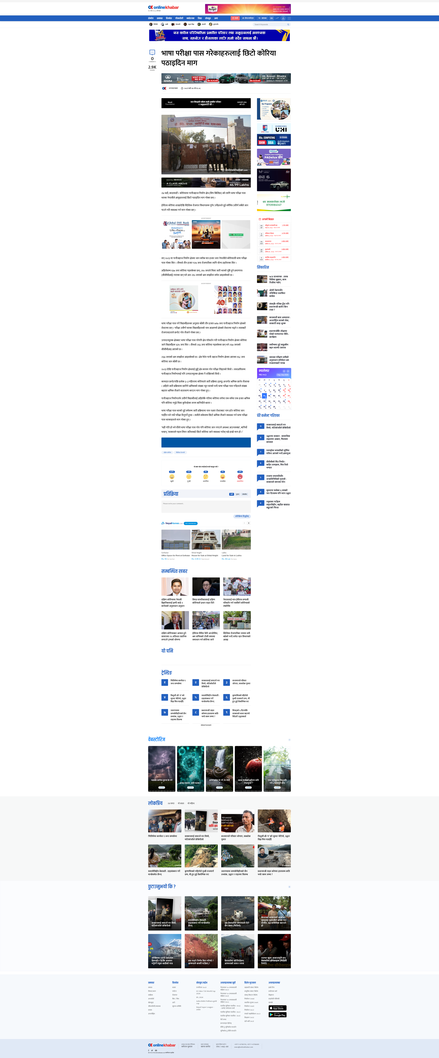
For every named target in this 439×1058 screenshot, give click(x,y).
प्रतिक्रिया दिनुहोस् (242, 516)
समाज (150, 987)
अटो (173, 1002)
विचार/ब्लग (152, 991)
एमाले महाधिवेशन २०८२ (252, 1014)
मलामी (204, 24)
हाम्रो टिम (271, 987)
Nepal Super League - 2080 (205, 1008)
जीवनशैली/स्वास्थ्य (154, 1006)
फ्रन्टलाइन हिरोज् (226, 1023)
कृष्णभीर (215, 24)
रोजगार (174, 995)
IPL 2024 (199, 997)
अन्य (216, 18)
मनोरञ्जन (190, 18)
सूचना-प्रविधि (176, 1006)
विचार (200, 18)
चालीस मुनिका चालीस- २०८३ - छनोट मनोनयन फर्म (230, 1007)
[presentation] (244, 523)
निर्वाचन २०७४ (249, 999)
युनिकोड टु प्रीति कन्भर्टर (228, 1031)
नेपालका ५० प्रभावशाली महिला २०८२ (228, 988)
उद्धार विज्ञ (191, 24)
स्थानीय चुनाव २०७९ (251, 1002)
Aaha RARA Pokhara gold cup (206, 1002)
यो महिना (191, 804)
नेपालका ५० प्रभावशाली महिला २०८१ (228, 995)
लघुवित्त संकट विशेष (251, 991)
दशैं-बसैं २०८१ (249, 1021)
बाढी (166, 24)
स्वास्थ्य (264, 18)
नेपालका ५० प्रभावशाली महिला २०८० (228, 1001)
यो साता (181, 804)
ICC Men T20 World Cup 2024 (205, 992)
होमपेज (150, 18)
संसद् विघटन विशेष (250, 995)
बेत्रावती (178, 24)
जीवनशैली (179, 18)
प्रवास (150, 1010)
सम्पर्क (271, 1002)
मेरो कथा (223, 1019)
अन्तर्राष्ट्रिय (151, 1014)
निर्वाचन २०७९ (249, 1006)
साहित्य (150, 995)
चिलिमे (156, 24)
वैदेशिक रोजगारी (180, 452)
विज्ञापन (271, 995)
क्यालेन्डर (264, 370)
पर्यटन (174, 991)
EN (271, 18)
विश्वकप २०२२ (249, 1017)
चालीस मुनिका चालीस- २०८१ (230, 1016)
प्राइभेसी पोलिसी (274, 999)
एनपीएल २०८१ (201, 987)
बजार (174, 987)
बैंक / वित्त (175, 999)
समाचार (160, 18)
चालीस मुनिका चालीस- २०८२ (230, 1012)
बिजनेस (169, 18)
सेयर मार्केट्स (249, 18)
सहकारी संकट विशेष (251, 987)
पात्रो (236, 18)
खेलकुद (208, 18)
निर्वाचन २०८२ (249, 1010)
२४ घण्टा (171, 804)
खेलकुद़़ (151, 1002)
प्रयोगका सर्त (273, 991)
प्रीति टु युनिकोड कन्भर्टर (228, 1027)
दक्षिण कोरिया (167, 452)
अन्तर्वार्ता (151, 999)
